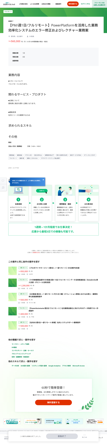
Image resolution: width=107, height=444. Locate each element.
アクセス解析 (66, 366)
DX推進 (14, 347)
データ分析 (15, 366)
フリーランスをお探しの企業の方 (99, 4)
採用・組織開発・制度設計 (20, 357)
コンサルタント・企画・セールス (23, 350)
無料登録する (53, 402)
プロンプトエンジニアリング (21, 354)
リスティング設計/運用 (39, 366)
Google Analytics (54, 366)
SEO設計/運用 (25, 366)
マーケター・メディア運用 (20, 344)
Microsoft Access (79, 366)
